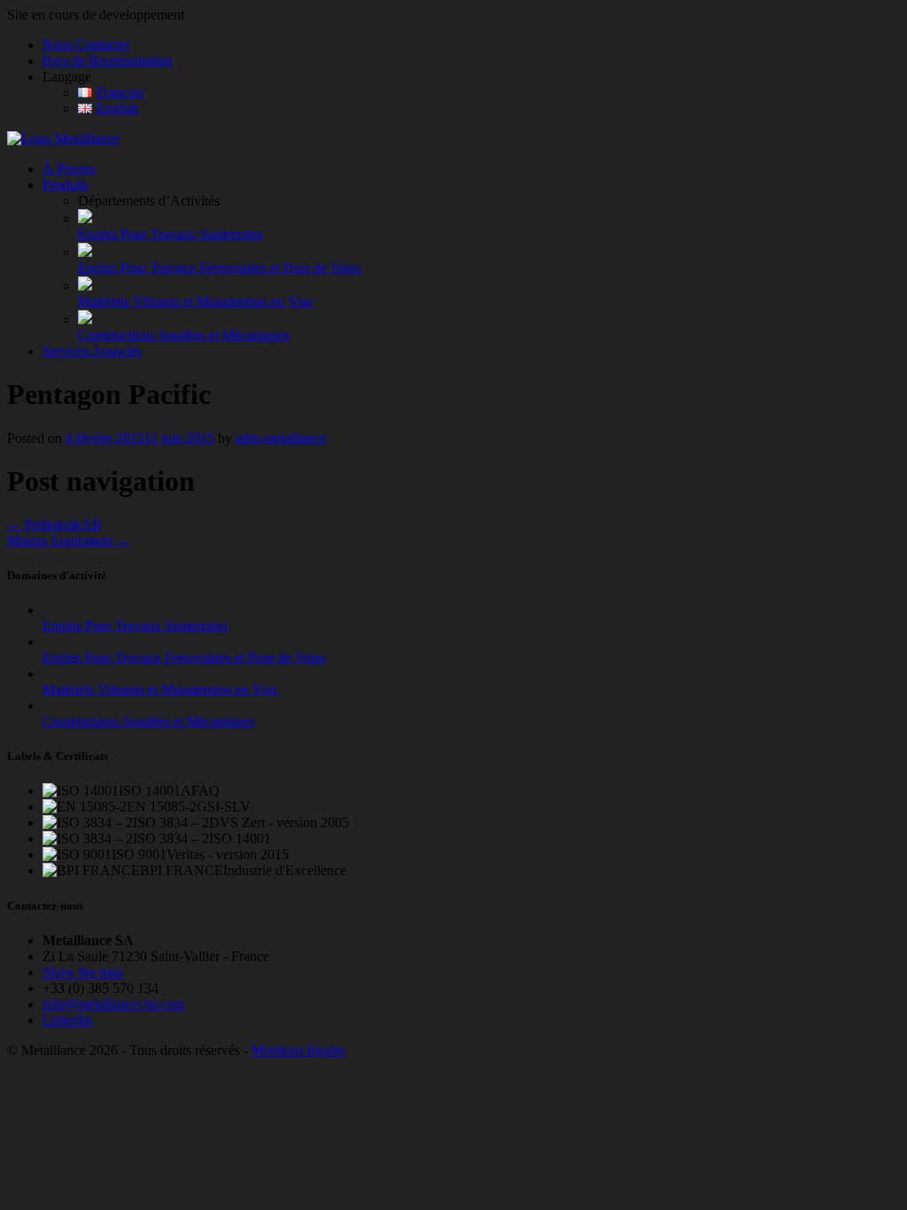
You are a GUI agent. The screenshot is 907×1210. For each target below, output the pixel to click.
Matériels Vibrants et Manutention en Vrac (196, 301)
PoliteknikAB (54, 524)
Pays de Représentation (108, 60)
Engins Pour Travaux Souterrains (170, 234)
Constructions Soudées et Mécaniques (184, 335)
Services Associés (92, 351)
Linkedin (68, 1020)
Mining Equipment (68, 540)
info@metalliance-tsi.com (114, 1004)
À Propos (69, 168)
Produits (66, 184)
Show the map (83, 972)
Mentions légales (298, 1050)
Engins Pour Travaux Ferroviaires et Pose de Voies (219, 267)
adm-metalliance (281, 438)
